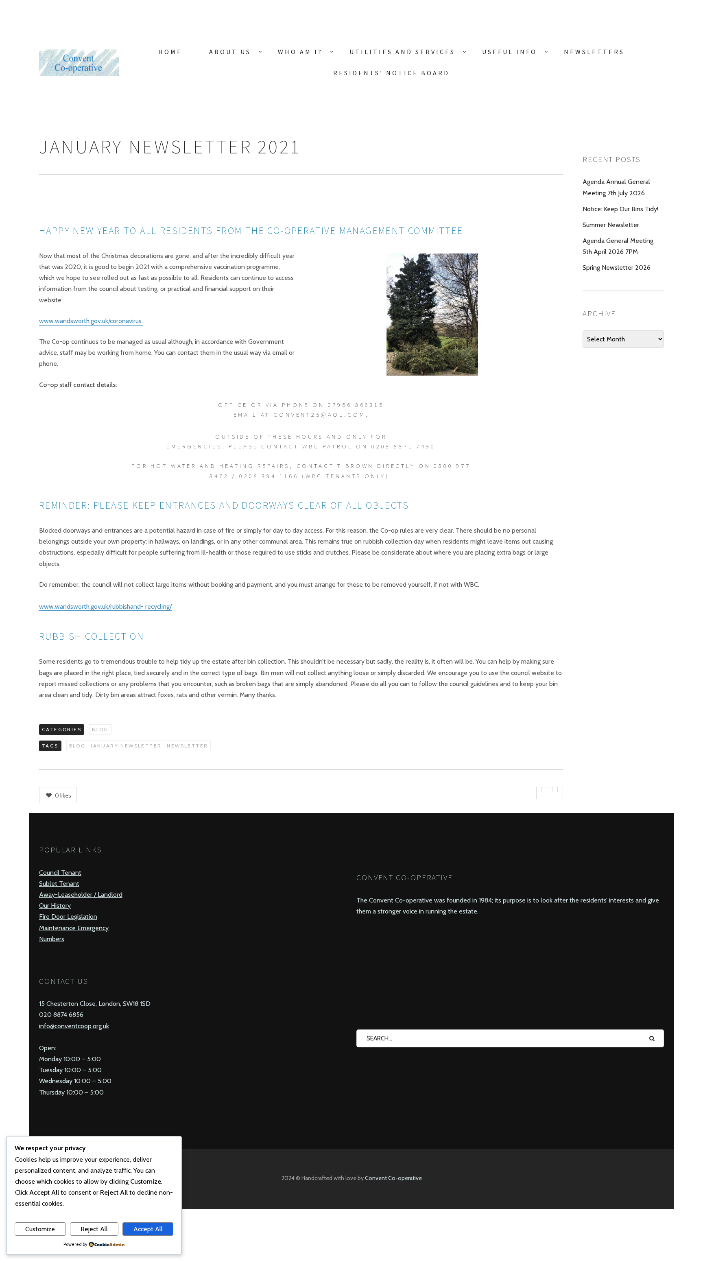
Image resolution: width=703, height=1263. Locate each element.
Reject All (94, 1229)
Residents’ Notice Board (391, 73)
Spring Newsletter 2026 (617, 267)
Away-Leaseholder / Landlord (80, 894)
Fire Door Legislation (68, 916)
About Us (230, 52)
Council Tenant (60, 872)
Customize (40, 1229)
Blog (100, 729)
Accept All (148, 1229)
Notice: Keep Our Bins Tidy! (620, 209)
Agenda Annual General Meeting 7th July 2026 (616, 187)
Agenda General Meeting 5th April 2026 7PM (618, 246)
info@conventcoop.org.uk (74, 1026)
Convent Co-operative (393, 1178)
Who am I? (300, 52)
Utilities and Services (402, 52)
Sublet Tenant (59, 883)
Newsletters (594, 52)
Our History (55, 905)
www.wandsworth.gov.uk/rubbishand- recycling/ (105, 606)
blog (77, 746)
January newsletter (126, 746)
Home (170, 52)
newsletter (187, 746)
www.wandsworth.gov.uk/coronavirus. (91, 321)
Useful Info (509, 52)
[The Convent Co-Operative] (79, 62)
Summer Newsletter (611, 225)
